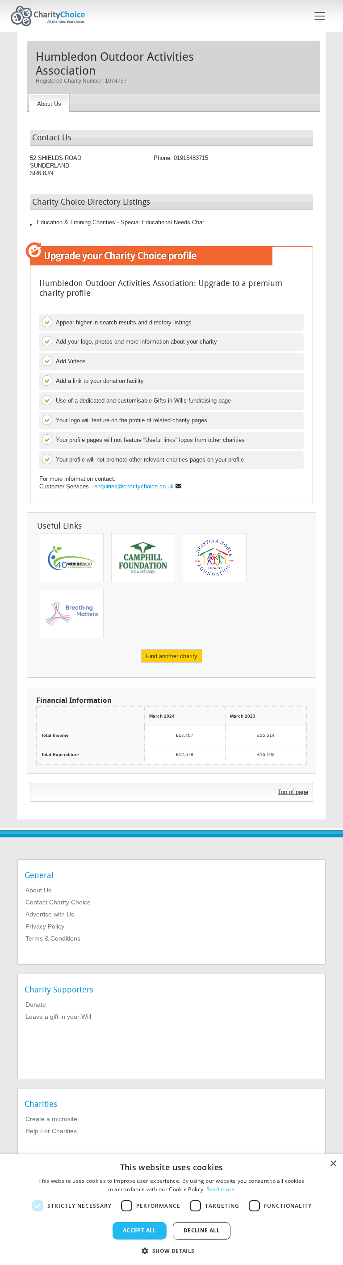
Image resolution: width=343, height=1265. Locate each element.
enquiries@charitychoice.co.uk (134, 486)
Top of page (293, 792)
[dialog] (171, 1209)
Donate (35, 1004)
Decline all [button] (202, 1230)
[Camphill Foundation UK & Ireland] (143, 557)
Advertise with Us (49, 914)
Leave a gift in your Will (58, 1016)
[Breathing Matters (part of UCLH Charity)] (72, 613)
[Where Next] (72, 557)
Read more (220, 1189)
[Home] (51, 16)
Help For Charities (51, 1131)
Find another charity (171, 656)
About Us (38, 890)
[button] (171, 1250)
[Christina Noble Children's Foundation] (215, 557)
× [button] (333, 1163)
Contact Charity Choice (58, 902)
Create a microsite (51, 1118)
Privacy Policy (44, 926)
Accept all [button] (139, 1230)
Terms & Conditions (52, 938)
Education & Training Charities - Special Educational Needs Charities (124, 222)
